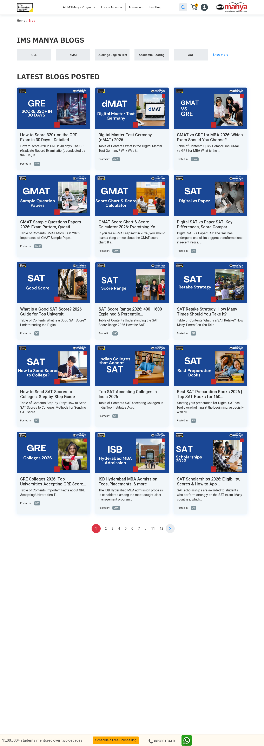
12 (161, 528)
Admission (136, 7)
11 (153, 528)
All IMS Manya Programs (79, 7)
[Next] (170, 528)
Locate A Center (111, 7)
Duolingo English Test (112, 55)
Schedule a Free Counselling (115, 740)
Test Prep (155, 7)
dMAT (73, 55)
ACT (190, 55)
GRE (34, 55)
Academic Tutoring (152, 55)
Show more (220, 54)
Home (21, 20)
